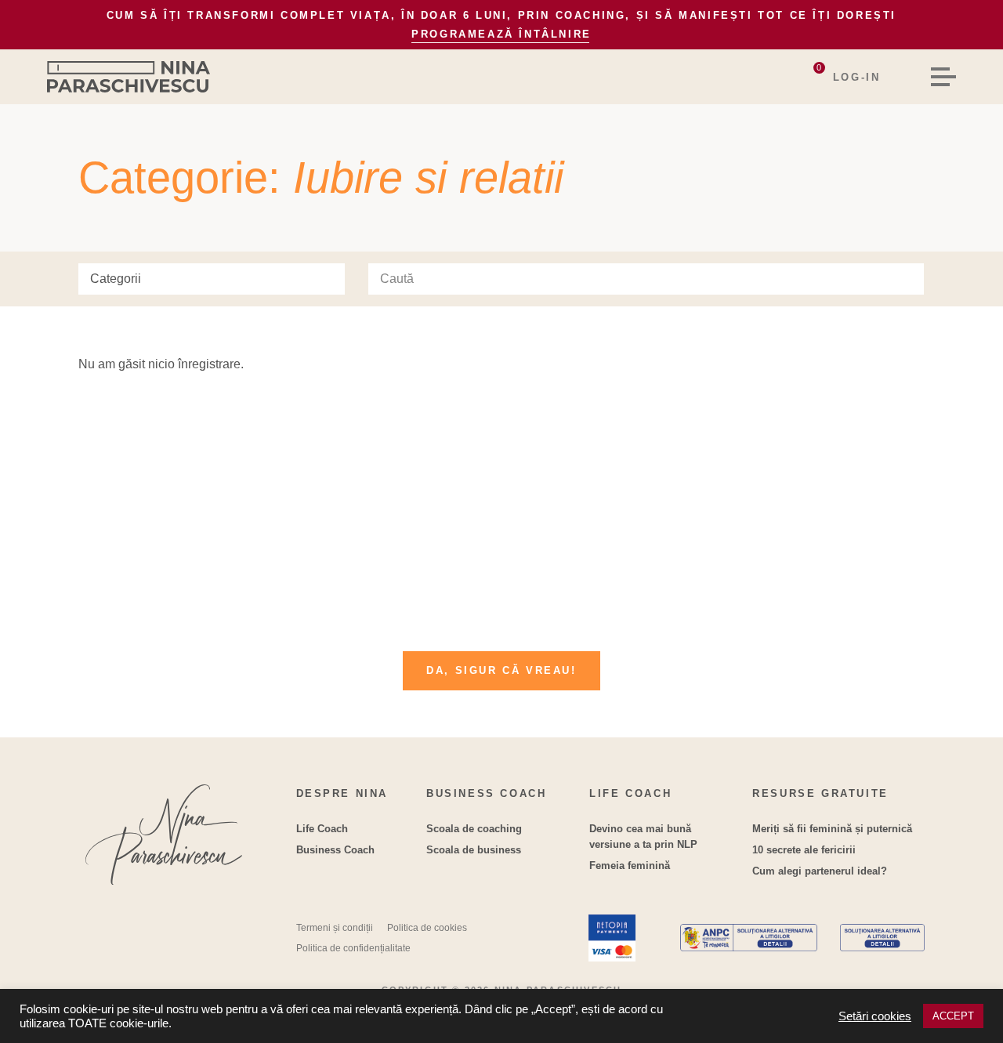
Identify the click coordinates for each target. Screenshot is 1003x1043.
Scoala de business (473, 850)
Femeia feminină (629, 865)
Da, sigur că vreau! (501, 670)
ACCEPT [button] (953, 1016)
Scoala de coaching (474, 829)
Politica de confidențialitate (353, 948)
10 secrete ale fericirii (804, 850)
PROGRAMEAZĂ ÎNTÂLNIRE (501, 34)
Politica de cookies (427, 927)
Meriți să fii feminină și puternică (832, 829)
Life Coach (322, 829)
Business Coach (335, 850)
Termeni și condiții (334, 927)
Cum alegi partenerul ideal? (819, 871)
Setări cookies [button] (874, 1016)
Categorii (115, 278)
